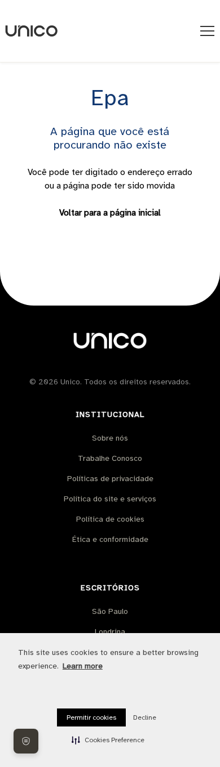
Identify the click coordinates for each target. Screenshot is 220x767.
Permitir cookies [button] (91, 717)
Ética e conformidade (110, 539)
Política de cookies (110, 519)
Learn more (83, 666)
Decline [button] (144, 717)
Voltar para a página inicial (110, 212)
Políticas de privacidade (110, 478)
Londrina (110, 631)
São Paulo (110, 611)
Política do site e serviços (110, 499)
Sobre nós (110, 438)
